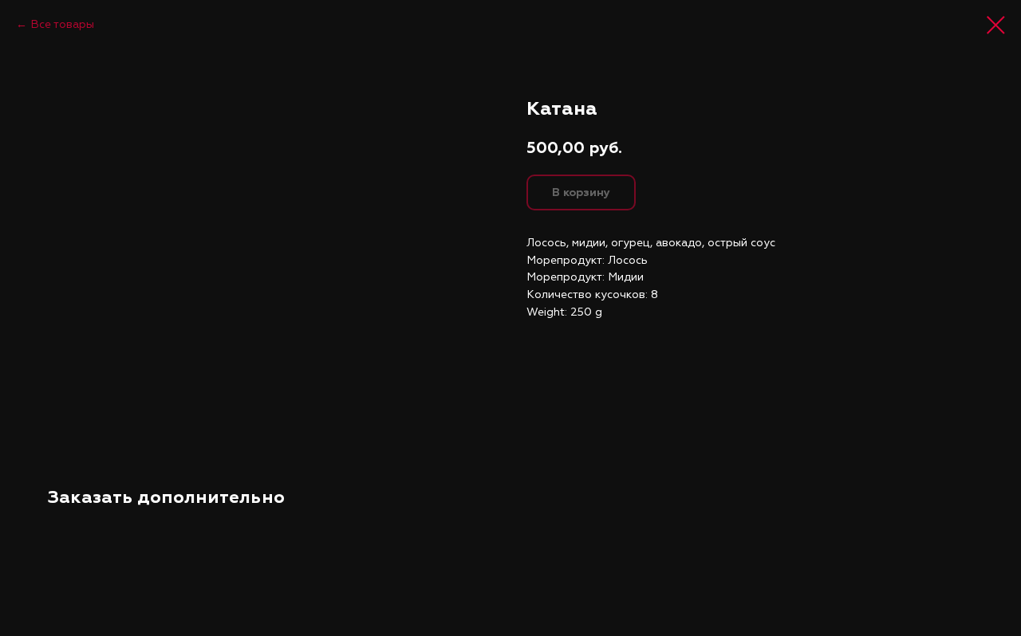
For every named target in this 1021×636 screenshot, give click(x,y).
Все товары (62, 24)
